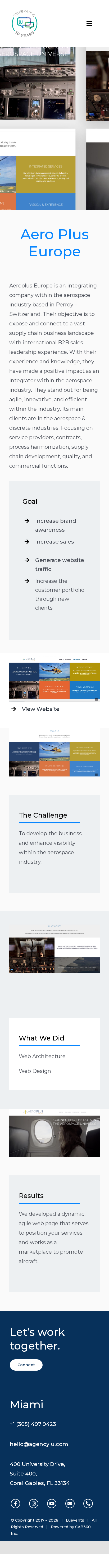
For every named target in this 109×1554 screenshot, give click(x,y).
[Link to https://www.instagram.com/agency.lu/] (33, 1503)
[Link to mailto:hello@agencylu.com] (70, 1503)
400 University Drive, (37, 1464)
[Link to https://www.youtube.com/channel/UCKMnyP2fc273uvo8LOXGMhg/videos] (51, 1503)
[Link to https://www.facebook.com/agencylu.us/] (15, 1503)
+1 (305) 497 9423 (33, 1424)
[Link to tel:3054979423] (88, 1503)
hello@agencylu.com (39, 1444)
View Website (41, 709)
